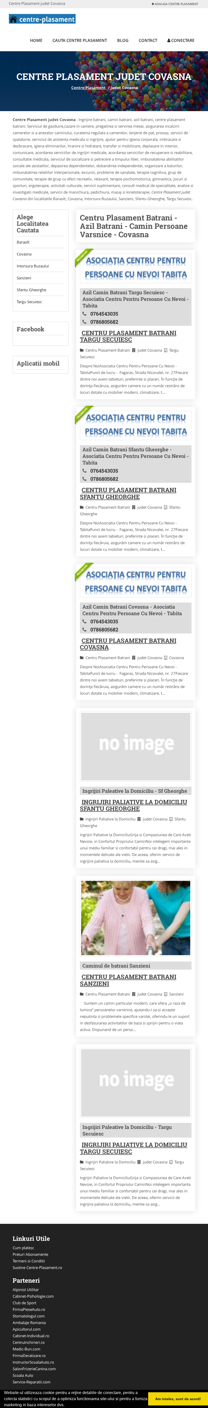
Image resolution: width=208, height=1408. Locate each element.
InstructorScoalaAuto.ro (33, 1362)
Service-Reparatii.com (31, 1381)
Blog (123, 40)
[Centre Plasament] (42, 18)
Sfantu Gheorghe (31, 289)
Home (36, 40)
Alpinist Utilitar (26, 1289)
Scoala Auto (23, 1375)
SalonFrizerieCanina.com (34, 1368)
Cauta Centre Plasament (80, 40)
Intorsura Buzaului (33, 265)
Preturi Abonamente (30, 1254)
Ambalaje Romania (29, 1322)
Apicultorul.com (27, 1329)
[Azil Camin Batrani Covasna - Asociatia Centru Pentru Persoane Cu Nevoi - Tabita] (136, 582)
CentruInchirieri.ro (29, 1342)
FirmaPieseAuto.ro (29, 1309)
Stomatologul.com (29, 1315)
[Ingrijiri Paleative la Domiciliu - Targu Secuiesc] (136, 1083)
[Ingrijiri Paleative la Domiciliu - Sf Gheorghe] (136, 746)
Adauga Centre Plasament (176, 4)
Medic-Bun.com (26, 1348)
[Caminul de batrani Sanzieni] (136, 918)
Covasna (24, 253)
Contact (148, 40)
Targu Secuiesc (29, 301)
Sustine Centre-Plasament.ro (37, 1267)
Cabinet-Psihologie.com (33, 1296)
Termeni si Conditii (29, 1260)
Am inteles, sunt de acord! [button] (178, 1399)
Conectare (182, 40)
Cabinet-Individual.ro (31, 1335)
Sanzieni (24, 277)
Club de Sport (24, 1302)
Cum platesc (23, 1247)
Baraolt (23, 242)
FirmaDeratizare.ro (29, 1355)
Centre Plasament (88, 87)
